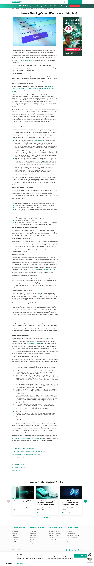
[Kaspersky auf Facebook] (66, 550)
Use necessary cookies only (83, 562)
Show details (20, 563)
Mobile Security (33, 535)
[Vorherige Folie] (8, 501)
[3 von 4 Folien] (48, 517)
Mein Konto (75, 2)
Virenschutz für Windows (34, 537)
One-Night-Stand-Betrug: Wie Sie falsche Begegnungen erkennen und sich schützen (46, 502)
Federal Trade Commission (49, 269)
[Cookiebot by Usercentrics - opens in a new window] (8, 563)
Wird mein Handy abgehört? (22, 501)
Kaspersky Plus (14, 533)
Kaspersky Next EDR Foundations (54, 533)
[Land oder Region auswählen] (64, 2)
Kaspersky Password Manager (17, 541)
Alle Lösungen (14, 543)
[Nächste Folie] (85, 501)
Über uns (53, 1)
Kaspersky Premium (16, 470)
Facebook (32, 114)
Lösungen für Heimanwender (18, 527)
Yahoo (17, 114)
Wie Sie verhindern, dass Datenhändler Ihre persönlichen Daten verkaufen (28, 451)
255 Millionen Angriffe (27, 60)
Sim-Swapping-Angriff (35, 343)
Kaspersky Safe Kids (15, 537)
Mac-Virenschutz (33, 533)
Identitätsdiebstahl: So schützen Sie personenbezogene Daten (26, 454)
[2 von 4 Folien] (46, 517)
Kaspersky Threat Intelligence (72, 539)
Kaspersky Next (70, 531)
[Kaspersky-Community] (81, 550)
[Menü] (92, 553)
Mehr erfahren (16, 512)
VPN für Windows (33, 539)
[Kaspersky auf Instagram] (78, 550)
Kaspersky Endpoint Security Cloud (19, 467)
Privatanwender (32, 1)
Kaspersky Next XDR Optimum (54, 537)
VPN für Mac (32, 545)
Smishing (54, 151)
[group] (23, 500)
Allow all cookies (83, 555)
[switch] (90, 561)
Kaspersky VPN (14, 539)
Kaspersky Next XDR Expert (72, 537)
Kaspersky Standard (15, 531)
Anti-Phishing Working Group (32, 269)
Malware (38, 293)
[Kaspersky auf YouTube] (75, 550)
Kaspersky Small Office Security (19, 464)
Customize (82, 559)
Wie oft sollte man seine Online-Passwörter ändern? (23, 448)
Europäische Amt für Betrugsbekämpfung (40, 271)
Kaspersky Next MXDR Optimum (54, 539)
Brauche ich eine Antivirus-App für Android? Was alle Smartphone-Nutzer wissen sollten (70, 503)
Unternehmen (41, 1)
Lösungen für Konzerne (72, 527)
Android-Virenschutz (33, 531)
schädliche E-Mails (38, 140)
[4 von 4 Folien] (49, 517)
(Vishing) (43, 162)
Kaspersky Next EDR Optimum (54, 535)
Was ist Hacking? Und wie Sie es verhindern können (23, 457)
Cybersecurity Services (71, 533)
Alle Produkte (51, 541)
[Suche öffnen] (67, 2)
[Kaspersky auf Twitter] (69, 550)
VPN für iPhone (33, 543)
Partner (47, 1)
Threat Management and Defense (73, 535)
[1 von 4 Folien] (44, 517)
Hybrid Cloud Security (71, 541)
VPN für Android (33, 541)
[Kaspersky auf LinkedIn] (72, 550)
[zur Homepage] (17, 2)
